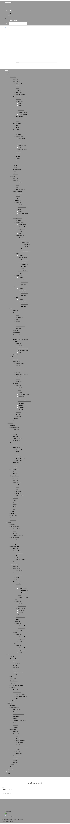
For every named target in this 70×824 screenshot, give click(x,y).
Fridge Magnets (16, 334)
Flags (14, 420)
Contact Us (10, 769)
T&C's (9, 771)
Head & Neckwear (17, 132)
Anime (17, 85)
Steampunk (18, 328)
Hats (17, 163)
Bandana (18, 158)
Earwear (18, 253)
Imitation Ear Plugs (23, 271)
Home (9, 72)
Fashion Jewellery (17, 200)
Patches (17, 121)
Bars (22, 249)
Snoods (17, 154)
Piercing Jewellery (17, 218)
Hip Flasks (15, 337)
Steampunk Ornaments (23, 350)
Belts (17, 125)
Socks (14, 171)
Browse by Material (17, 191)
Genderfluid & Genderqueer (22, 374)
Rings (17, 215)
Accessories (13, 77)
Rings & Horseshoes (25, 251)
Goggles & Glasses (17, 129)
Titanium (18, 196)
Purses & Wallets (17, 169)
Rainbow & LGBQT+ (20, 94)
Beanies (17, 160)
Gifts (11, 308)
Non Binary (18, 376)
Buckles (17, 127)
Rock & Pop (18, 90)
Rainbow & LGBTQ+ (23, 112)
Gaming (17, 88)
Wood (17, 198)
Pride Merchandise (20, 363)
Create (11, 821)
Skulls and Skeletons (20, 189)
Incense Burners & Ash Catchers (20, 339)
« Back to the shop (6, 793)
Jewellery (12, 176)
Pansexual (18, 379)
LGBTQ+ (12, 357)
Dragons (18, 323)
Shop (9, 74)
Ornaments (15, 341)
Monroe (17, 286)
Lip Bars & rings (19, 275)
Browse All (15, 79)
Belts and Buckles (17, 123)
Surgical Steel (19, 193)
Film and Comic (19, 182)
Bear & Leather (19, 370)
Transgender (19, 381)
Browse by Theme (17, 81)
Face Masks (18, 152)
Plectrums (15, 354)
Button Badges (19, 116)
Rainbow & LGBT (22, 145)
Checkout (10, 15)
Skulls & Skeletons (20, 92)
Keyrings (15, 165)
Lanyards (15, 167)
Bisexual (18, 372)
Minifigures (15, 330)
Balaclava (18, 156)
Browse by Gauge (20, 235)
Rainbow (18, 365)
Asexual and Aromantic (21, 368)
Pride (19, 390)
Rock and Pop (19, 321)
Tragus (20, 273)
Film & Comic (19, 83)
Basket (9, 13)
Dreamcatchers (16, 332)
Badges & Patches (17, 96)
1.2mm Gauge (21, 237)
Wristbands (15, 174)
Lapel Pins (18, 118)
